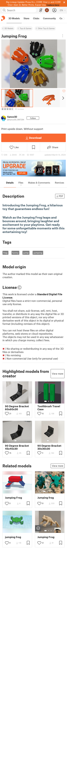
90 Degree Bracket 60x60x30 (17, 408)
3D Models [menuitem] (14, 18)
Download (35, 137)
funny (15, 252)
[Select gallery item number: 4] (53, 401)
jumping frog (13, 537)
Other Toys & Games (46, 28)
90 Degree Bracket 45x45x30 (17, 447)
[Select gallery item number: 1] (15, 401)
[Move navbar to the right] (64, 18)
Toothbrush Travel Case (48, 408)
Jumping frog (45, 497)
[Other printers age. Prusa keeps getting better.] (33, 168)
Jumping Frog (13, 497)
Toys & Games (25, 28)
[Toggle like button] (7, 413)
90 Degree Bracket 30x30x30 (49, 447)
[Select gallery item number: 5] (54, 491)
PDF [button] (61, 196)
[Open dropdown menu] (63, 36)
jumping (38, 252)
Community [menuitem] (49, 18)
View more (57, 373)
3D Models (9, 28)
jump (26, 252)
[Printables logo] (3, 18)
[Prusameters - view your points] (47, 10)
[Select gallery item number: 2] (18, 401)
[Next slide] (63, 98)
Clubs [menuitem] (36, 18)
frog (5, 252)
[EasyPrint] (40, 10)
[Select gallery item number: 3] (51, 401)
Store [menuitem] (26, 18)
